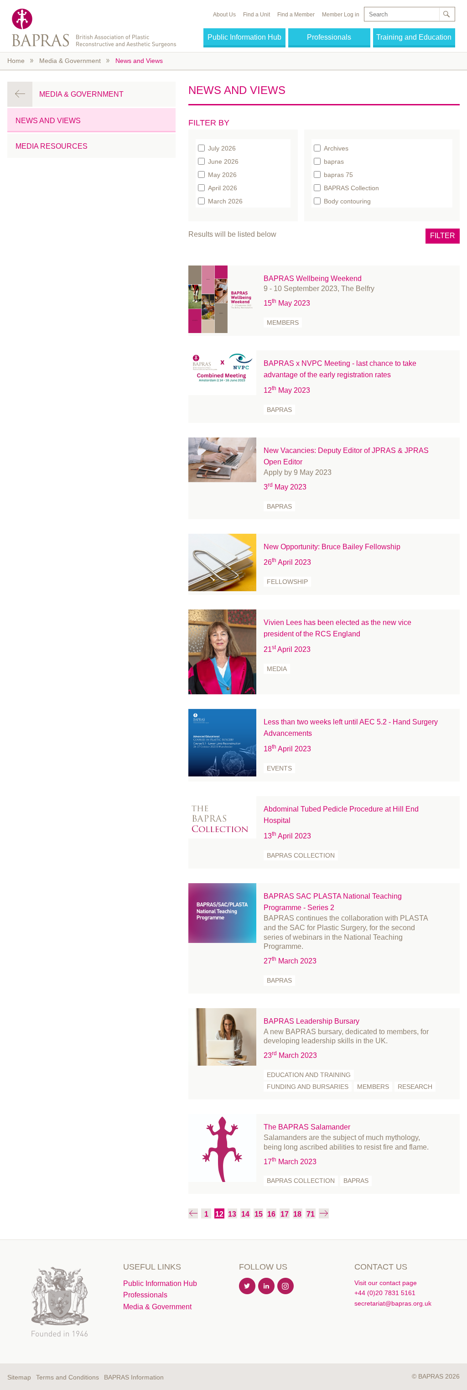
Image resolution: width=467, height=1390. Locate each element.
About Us (224, 14)
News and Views (139, 60)
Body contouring (347, 200)
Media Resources (52, 146)
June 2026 (223, 161)
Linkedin (266, 1286)
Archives (336, 147)
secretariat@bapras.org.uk (392, 1303)
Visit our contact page (385, 1282)
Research (415, 1086)
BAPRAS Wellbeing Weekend (313, 278)
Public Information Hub (244, 37)
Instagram (286, 1286)
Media (277, 668)
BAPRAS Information (134, 1377)
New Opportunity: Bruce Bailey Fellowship (332, 547)
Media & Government (70, 60)
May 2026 (222, 174)
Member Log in (340, 14)
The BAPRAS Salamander (307, 1127)
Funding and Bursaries (307, 1086)
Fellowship (287, 581)
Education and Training (309, 1074)
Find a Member (296, 14)
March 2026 (225, 200)
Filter (442, 235)
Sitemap (19, 1377)
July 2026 (222, 147)
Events (279, 768)
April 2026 (222, 187)
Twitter (247, 1286)
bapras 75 (338, 174)
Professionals (329, 37)
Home (16, 60)
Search (446, 14)
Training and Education (413, 37)
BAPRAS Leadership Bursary (311, 1021)
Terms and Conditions (67, 1377)
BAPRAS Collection (351, 187)
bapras (334, 161)
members (283, 322)
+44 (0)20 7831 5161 (384, 1292)
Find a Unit (256, 14)
